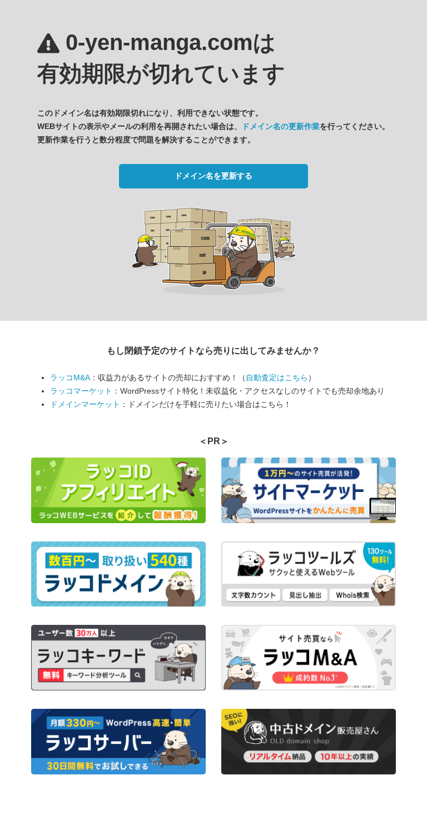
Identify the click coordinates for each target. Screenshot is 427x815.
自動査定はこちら (277, 377)
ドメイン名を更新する (213, 175)
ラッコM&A (70, 377)
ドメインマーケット (85, 404)
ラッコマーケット (81, 390)
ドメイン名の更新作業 (281, 126)
